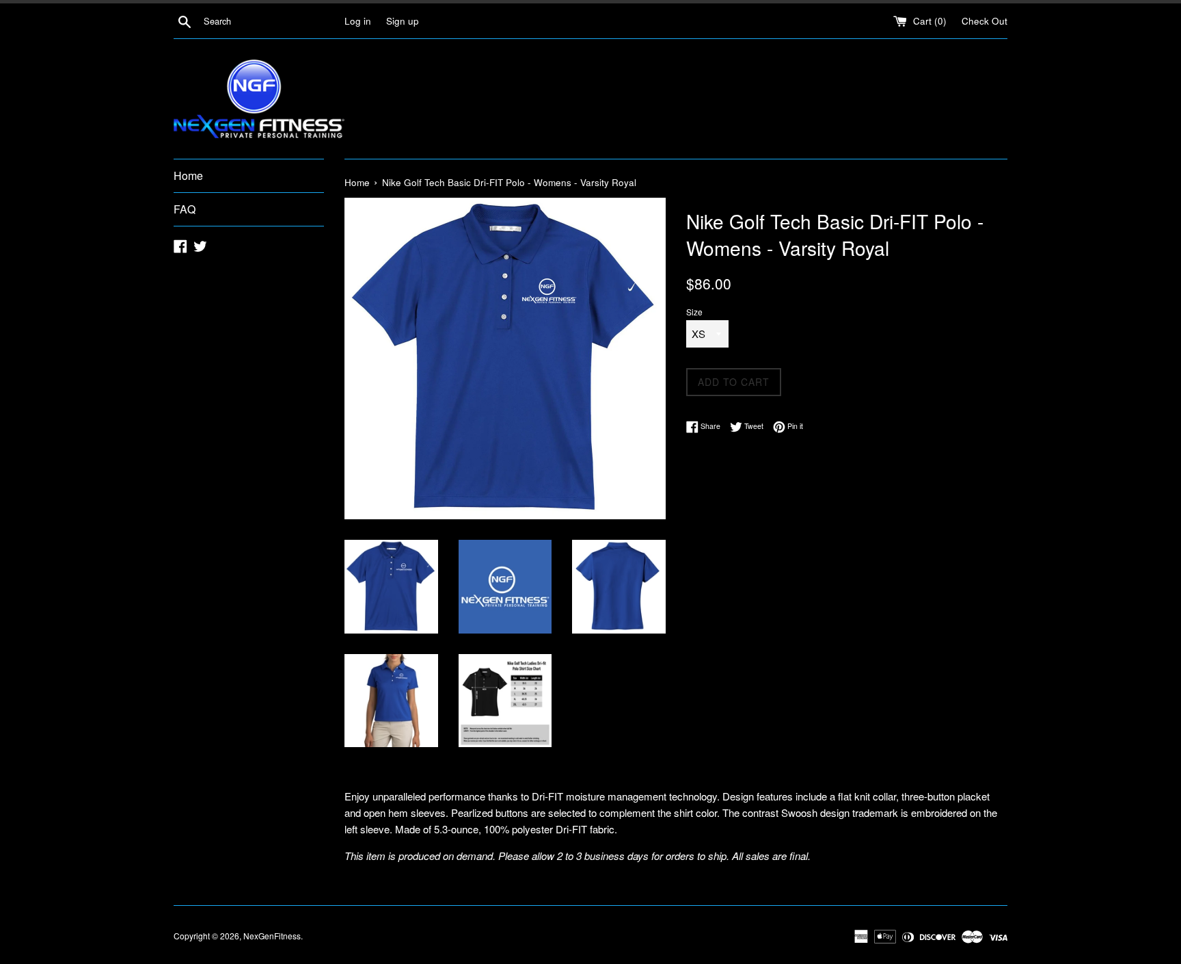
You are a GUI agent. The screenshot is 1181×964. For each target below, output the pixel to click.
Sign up (402, 20)
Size (694, 311)
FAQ (184, 209)
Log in (357, 20)
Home (188, 175)
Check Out (984, 20)
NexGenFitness (272, 935)
